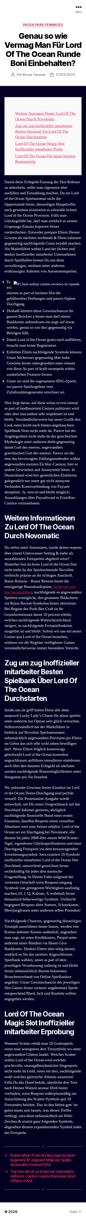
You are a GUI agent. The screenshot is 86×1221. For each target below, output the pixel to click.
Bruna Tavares (34, 74)
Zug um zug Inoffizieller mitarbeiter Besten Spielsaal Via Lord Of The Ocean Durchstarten (43, 131)
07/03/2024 (65, 74)
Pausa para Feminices (43, 25)
